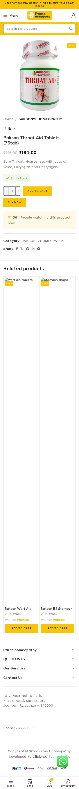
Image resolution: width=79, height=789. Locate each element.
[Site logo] (39, 15)
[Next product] (14, 128)
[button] (21, 628)
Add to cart (37, 191)
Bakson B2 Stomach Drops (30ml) (56, 610)
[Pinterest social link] (28, 249)
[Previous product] (5, 128)
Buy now (15, 202)
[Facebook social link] (16, 249)
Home (8, 119)
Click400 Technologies (51, 756)
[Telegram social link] (38, 249)
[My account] (73, 15)
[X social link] (22, 249)
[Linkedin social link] (33, 249)
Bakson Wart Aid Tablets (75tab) (18, 610)
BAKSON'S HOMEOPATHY (40, 119)
